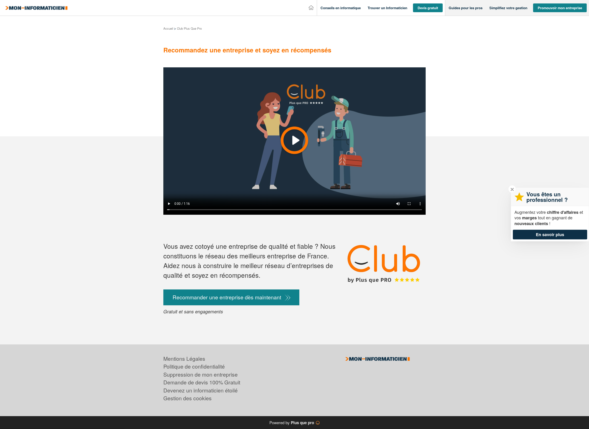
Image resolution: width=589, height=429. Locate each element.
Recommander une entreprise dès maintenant (227, 297)
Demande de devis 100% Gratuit (201, 382)
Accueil (168, 28)
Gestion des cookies (187, 398)
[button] (340, 8)
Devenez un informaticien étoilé (200, 390)
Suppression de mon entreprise (200, 374)
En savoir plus (550, 234)
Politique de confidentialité (194, 366)
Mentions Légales (184, 358)
